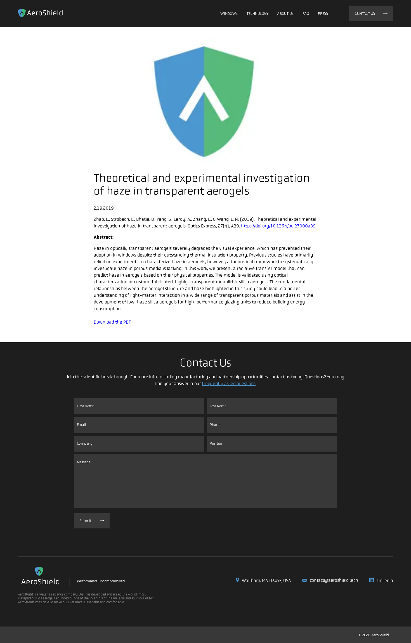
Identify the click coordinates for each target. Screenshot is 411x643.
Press (323, 13)
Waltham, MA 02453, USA (266, 580)
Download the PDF (112, 322)
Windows (229, 13)
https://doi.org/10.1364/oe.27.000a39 (278, 226)
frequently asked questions (229, 383)
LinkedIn (385, 580)
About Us (285, 13)
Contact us (365, 13)
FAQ (306, 13)
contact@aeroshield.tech (334, 580)
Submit (85, 521)
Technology (257, 13)
